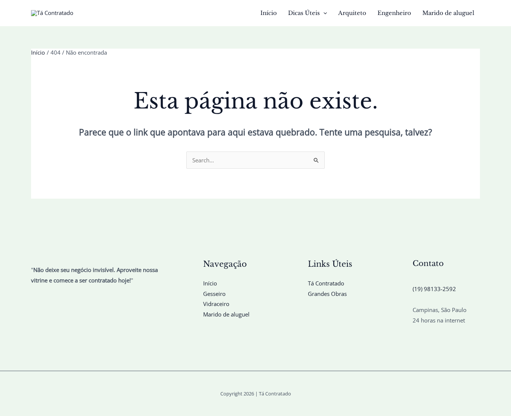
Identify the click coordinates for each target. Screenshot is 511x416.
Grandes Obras (327, 293)
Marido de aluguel (448, 12)
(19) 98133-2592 (434, 289)
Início (268, 12)
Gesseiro (214, 293)
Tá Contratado (326, 283)
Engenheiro (394, 12)
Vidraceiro (216, 304)
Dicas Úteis (304, 12)
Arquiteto (352, 12)
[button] (323, 13)
